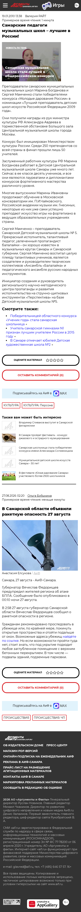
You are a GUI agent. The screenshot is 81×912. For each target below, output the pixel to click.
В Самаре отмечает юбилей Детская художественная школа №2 (38, 342)
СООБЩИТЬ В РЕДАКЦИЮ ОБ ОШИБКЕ (32, 787)
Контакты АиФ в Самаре (23, 776)
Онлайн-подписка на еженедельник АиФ (38, 756)
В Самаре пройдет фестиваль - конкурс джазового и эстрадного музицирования (44, 437)
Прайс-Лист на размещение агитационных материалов (27, 769)
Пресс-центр (56, 745)
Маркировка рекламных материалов (35, 782)
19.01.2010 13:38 (12, 16)
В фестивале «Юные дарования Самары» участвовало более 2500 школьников (44, 474)
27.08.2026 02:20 (13, 495)
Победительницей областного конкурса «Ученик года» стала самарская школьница (41, 320)
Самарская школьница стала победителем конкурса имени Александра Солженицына (46, 449)
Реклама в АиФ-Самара (22, 762)
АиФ (37, 573)
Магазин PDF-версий (20, 751)
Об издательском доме (23, 745)
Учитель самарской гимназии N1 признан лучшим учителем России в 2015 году (40, 332)
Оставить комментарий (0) (41, 375)
